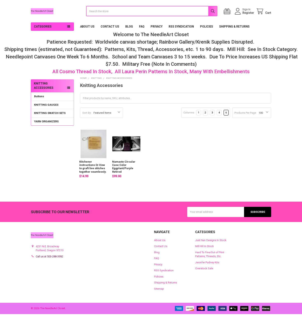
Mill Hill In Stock (204, 246)
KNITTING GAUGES (46, 104)
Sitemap (159, 288)
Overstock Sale (204, 268)
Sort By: (86, 112)
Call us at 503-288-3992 (49, 256)
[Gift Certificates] (227, 11)
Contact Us (110, 26)
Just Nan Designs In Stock (210, 240)
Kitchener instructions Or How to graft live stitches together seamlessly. (92, 166)
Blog (129, 26)
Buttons (39, 96)
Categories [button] (43, 26)
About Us (87, 26)
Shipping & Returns (234, 26)
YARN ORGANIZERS (46, 121)
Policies (206, 26)
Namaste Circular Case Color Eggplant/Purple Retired (123, 166)
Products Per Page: (245, 112)
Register (248, 12)
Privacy (157, 26)
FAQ (141, 26)
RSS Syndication (181, 26)
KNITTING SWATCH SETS (50, 112)
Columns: (189, 112)
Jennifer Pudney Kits (207, 262)
